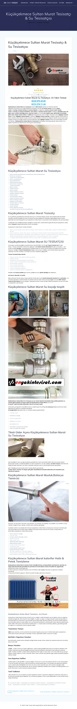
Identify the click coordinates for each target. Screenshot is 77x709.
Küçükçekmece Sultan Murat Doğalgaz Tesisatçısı (33, 682)
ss (9, 50)
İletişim (61, 2)
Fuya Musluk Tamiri (15, 682)
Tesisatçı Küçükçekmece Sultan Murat (46, 684)
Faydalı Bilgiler (52, 2)
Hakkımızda (24, 2)
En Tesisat (11, 3)
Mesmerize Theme (52, 705)
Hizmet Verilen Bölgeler (38, 2)
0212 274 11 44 (38, 104)
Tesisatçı (14, 50)
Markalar (69, 2)
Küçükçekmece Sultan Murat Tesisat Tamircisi (24, 684)
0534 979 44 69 (38, 101)
